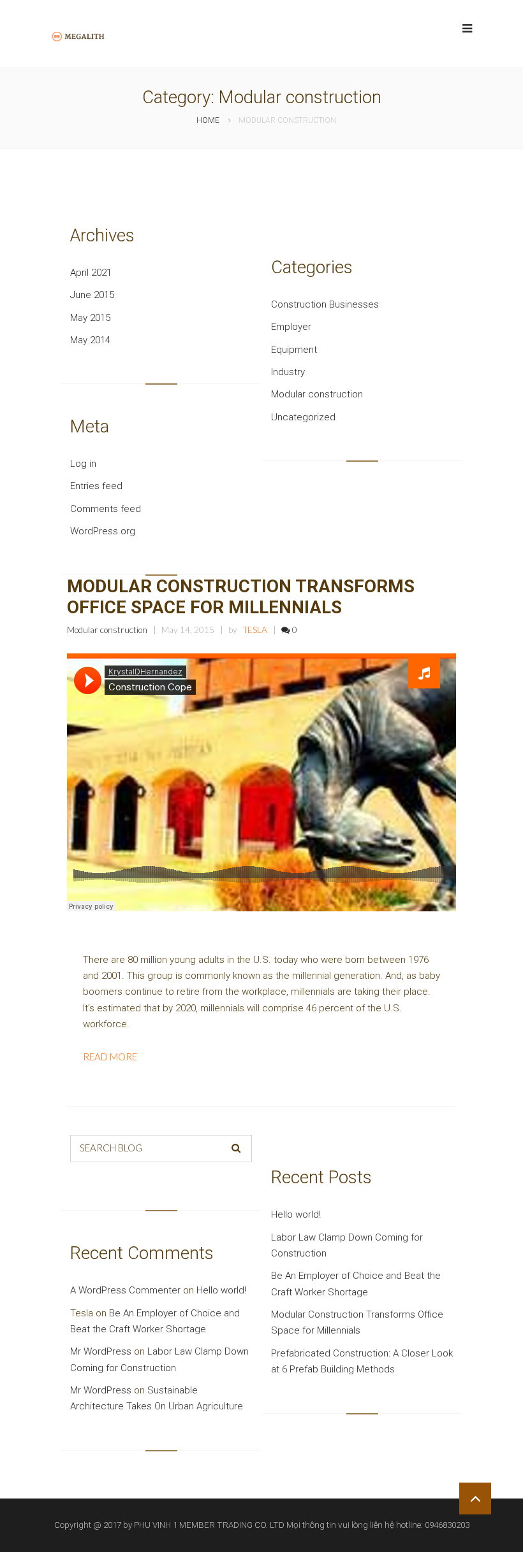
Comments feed (105, 509)
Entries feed (96, 486)
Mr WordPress (100, 1351)
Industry (288, 372)
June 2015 (92, 295)
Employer (291, 326)
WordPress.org (102, 531)
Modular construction (317, 394)
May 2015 (90, 318)
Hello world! (296, 1214)
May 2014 (90, 340)
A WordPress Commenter (125, 1290)
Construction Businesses (325, 304)
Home (207, 120)
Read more (110, 1056)
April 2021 (91, 272)
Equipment (294, 349)
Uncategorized (303, 417)
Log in (83, 463)
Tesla (255, 630)
